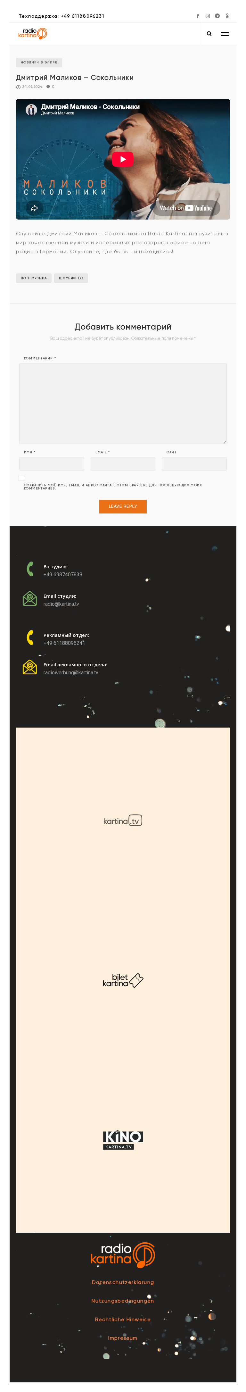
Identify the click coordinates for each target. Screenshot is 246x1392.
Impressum (123, 1338)
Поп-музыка (34, 278)
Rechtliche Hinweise (123, 1319)
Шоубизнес (71, 278)
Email (102, 452)
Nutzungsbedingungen (123, 1301)
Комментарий (40, 358)
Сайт (171, 452)
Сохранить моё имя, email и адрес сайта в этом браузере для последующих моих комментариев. (113, 487)
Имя (30, 452)
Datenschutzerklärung (123, 1282)
